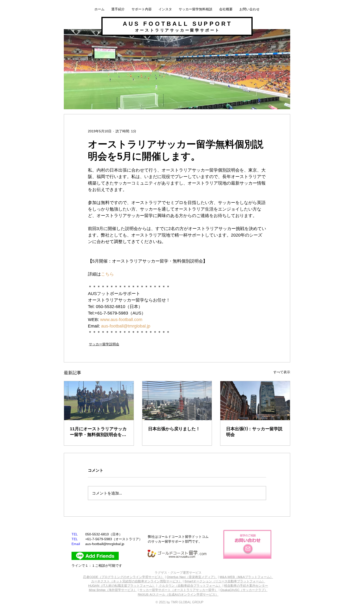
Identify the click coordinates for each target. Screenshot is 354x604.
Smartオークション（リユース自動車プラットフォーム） (224, 581)
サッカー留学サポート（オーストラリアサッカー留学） (178, 590)
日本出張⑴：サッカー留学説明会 (254, 431)
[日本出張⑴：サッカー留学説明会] (255, 400)
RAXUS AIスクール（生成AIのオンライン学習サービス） (178, 594)
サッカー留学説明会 (104, 344)
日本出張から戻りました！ (174, 428)
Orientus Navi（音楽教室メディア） (192, 577)
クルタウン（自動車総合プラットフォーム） (190, 585)
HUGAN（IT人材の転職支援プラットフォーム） (121, 585)
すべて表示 (281, 372)
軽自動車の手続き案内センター (246, 585)
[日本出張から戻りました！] (177, 400)
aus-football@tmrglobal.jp (104, 544)
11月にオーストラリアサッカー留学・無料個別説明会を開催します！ (98, 431)
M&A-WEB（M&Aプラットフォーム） (246, 577)
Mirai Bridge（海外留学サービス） (113, 590)
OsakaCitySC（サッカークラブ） (244, 590)
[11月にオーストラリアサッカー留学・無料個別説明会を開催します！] (99, 400)
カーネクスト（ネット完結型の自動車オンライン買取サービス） (136, 581)
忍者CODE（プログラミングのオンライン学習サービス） (123, 577)
